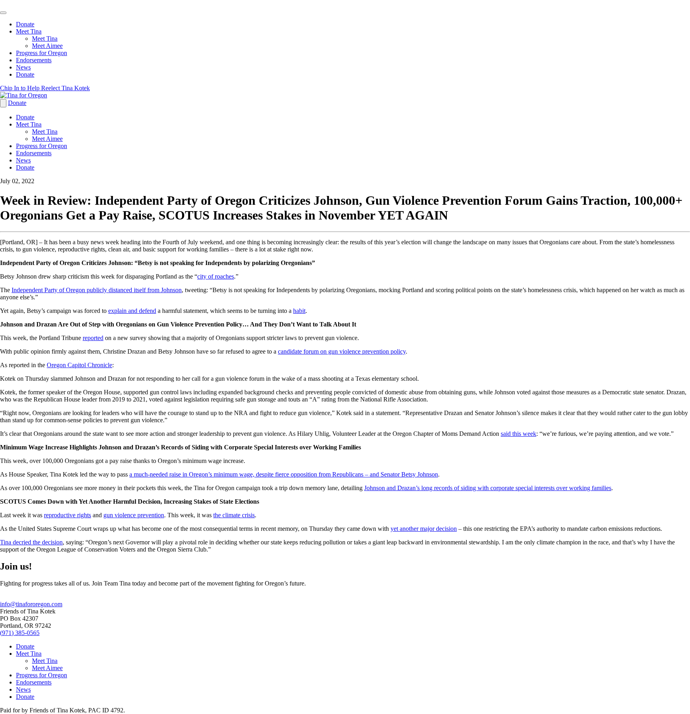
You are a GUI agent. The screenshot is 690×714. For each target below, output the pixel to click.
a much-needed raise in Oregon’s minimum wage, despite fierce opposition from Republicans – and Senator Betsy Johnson (283, 474)
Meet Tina (29, 31)
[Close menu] (3, 13)
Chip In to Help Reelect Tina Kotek (45, 88)
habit (299, 310)
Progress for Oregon (41, 52)
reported (93, 337)
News (23, 67)
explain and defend (132, 310)
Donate (25, 24)
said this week (518, 433)
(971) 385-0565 (20, 632)
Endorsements (34, 60)
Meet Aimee (47, 45)
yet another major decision (424, 528)
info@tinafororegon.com (31, 604)
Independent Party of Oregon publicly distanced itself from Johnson (97, 290)
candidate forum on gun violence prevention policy (342, 351)
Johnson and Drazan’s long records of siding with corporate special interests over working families (487, 488)
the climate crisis (234, 515)
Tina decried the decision (31, 542)
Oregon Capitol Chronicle (79, 365)
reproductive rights (67, 515)
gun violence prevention (133, 515)
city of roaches (215, 276)
